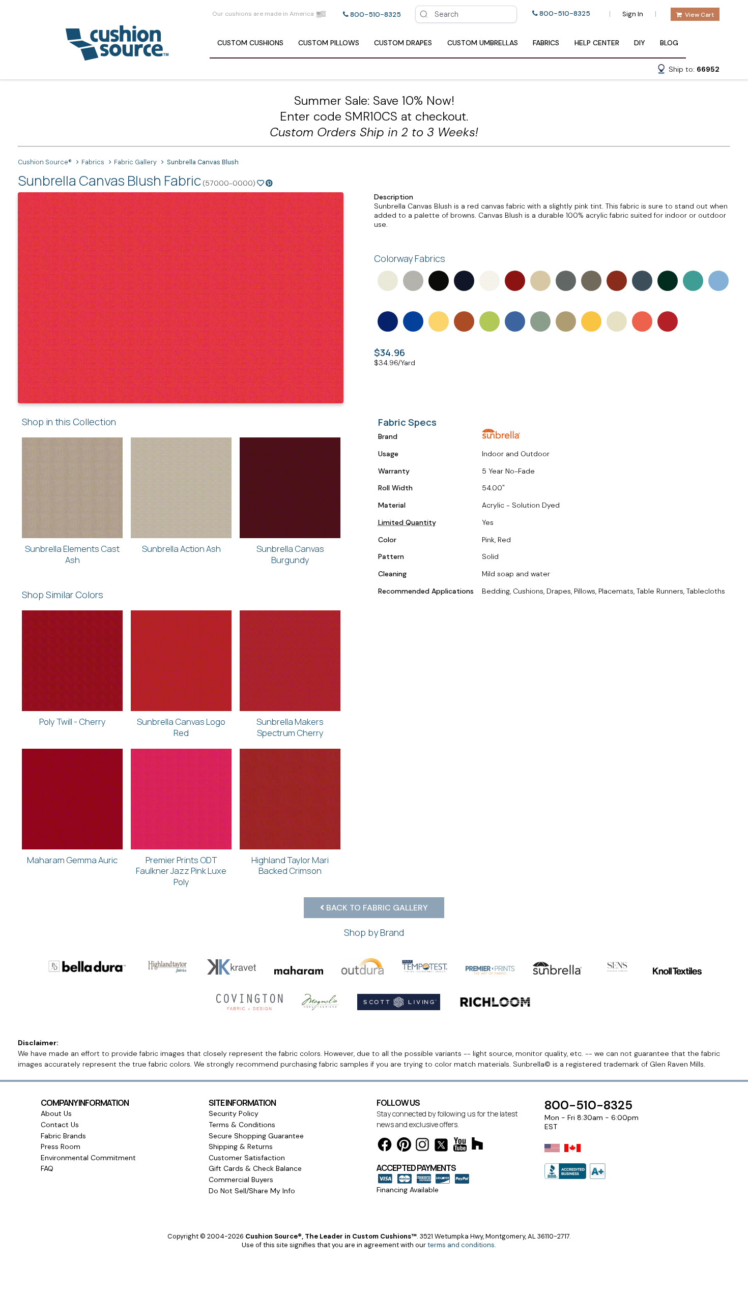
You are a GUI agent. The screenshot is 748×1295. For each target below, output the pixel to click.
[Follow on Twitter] (441, 1146)
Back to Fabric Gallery (376, 907)
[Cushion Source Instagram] (422, 1146)
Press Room (60, 1146)
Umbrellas (482, 42)
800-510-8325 (375, 14)
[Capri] (514, 320)
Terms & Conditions (242, 1124)
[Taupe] (590, 280)
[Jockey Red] (514, 280)
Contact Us (60, 1124)
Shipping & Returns (241, 1146)
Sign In (632, 14)
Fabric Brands (63, 1135)
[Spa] (539, 320)
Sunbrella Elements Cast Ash (72, 554)
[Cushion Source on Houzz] (477, 1145)
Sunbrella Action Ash (181, 548)
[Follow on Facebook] (385, 1146)
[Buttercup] (437, 320)
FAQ (47, 1168)
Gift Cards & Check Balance (255, 1168)
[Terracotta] (616, 280)
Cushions (250, 42)
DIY (639, 42)
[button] (688, 70)
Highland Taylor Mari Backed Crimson (290, 865)
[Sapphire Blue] (641, 280)
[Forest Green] (666, 280)
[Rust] (463, 320)
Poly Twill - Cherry (72, 721)
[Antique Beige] (539, 280)
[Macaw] (488, 320)
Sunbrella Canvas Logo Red (181, 727)
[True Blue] (387, 320)
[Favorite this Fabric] (260, 183)
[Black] (437, 280)
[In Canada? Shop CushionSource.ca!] (572, 1154)
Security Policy (233, 1113)
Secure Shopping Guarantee (256, 1135)
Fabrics (546, 42)
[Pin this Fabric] (269, 183)
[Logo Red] (666, 320)
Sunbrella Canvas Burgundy (290, 554)
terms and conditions (461, 1245)
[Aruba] (692, 280)
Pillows (328, 42)
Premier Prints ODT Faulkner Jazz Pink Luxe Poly (181, 871)
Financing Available (408, 1189)
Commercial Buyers (241, 1179)
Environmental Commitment (88, 1157)
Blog (669, 42)
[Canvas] (616, 320)
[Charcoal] (565, 280)
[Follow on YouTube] (460, 1146)
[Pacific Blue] (412, 320)
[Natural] (387, 280)
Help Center (596, 42)
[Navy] (463, 280)
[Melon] (641, 320)
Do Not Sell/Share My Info (252, 1190)
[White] (488, 280)
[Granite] (412, 280)
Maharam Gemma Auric (72, 860)
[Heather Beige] (565, 320)
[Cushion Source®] (117, 56)
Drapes (403, 42)
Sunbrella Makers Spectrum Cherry (290, 727)
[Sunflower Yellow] (590, 320)
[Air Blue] (717, 280)
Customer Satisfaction (247, 1157)
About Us (56, 1113)
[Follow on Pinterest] (404, 1146)
